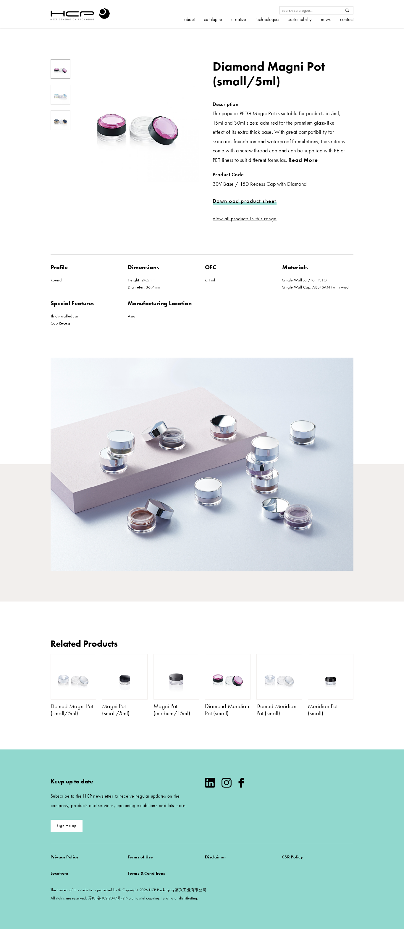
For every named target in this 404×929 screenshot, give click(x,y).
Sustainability (299, 19)
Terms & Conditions (146, 873)
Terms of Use (140, 857)
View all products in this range (245, 219)
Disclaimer (215, 857)
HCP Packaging (80, 14)
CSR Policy (292, 857)
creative (238, 19)
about (189, 19)
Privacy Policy (64, 857)
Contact (346, 19)
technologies (267, 19)
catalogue (213, 19)
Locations (60, 873)
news (326, 19)
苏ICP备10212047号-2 (106, 898)
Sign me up (66, 825)
